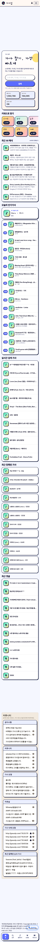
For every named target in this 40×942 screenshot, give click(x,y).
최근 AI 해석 (7, 140)
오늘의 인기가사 (9, 205)
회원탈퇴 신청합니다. (13, 761)
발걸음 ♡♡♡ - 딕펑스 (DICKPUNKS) (19, 873)
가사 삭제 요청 (10, 828)
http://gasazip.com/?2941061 (17, 847)
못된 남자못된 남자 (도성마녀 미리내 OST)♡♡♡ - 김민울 (20, 863)
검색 (20, 84)
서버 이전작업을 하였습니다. (16, 738)
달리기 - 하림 (10, 870)
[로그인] (32, 3)
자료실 (7, 801)
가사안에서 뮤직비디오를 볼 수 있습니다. (20, 741)
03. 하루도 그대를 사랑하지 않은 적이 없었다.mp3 (20, 787)
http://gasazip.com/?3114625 (17, 840)
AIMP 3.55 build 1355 (14, 811)
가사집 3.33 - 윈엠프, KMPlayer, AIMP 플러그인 (18, 821)
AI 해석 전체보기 (34, 140)
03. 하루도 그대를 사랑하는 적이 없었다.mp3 (19, 768)
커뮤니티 (8, 748)
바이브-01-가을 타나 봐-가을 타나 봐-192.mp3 (19, 794)
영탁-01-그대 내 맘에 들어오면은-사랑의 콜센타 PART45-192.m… (19, 790)
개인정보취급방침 (7, 924)
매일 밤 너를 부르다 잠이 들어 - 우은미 (19, 866)
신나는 (6, 119)
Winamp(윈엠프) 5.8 (13, 807)
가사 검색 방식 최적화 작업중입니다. (19, 735)
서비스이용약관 (17, 924)
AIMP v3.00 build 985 (14, 817)
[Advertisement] (20, 28)
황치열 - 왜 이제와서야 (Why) (16, 783)
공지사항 (8, 722)
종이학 (8, 780)
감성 (18, 119)
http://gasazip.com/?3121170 (17, 833)
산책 (18, 129)
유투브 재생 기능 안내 (13, 728)
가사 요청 (8, 774)
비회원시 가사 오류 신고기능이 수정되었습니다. (19, 731)
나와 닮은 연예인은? (16, 928)
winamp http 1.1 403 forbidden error (19, 754)
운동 (5, 129)
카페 (31, 129)
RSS (10, 931)
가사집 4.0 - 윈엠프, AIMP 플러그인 (18, 814)
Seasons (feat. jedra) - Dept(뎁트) (18, 859)
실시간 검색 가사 (9, 358)
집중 (31, 119)
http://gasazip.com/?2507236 (17, 844)
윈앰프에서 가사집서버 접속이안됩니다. (19, 757)
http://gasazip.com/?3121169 (17, 837)
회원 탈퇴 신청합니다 (13, 764)
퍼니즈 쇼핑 (5, 928)
